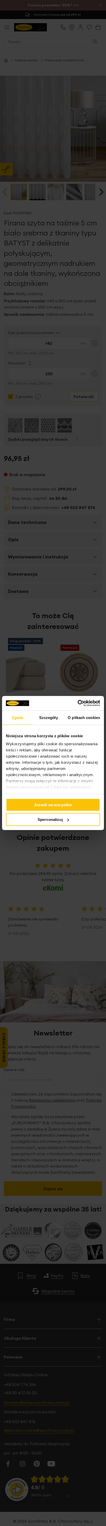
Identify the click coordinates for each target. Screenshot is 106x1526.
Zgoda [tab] (17, 717)
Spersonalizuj (50, 819)
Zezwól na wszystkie (53, 804)
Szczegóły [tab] (48, 717)
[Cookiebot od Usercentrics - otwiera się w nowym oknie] (77, 703)
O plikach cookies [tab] (84, 717)
